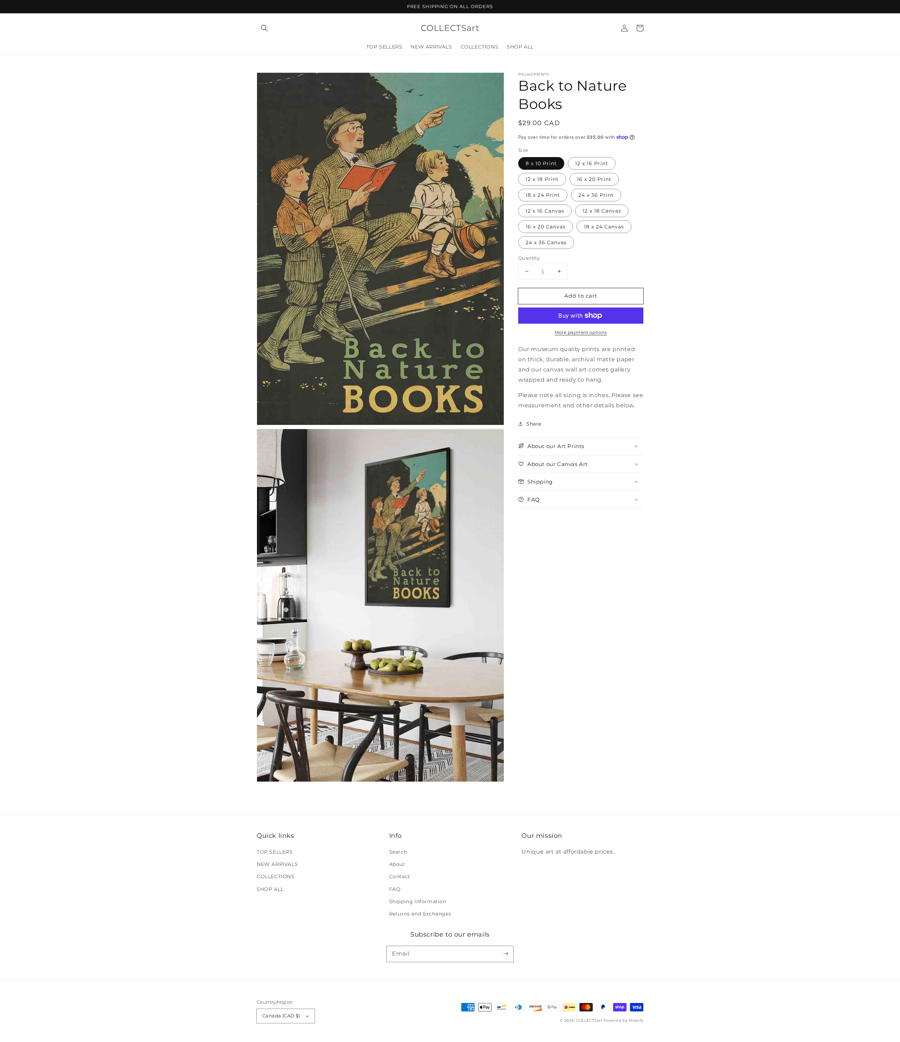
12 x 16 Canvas (545, 210)
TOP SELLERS (275, 852)
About (397, 864)
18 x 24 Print (543, 195)
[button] (264, 28)
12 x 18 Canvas (602, 210)
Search (398, 852)
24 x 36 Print (596, 195)
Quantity (529, 257)
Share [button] (533, 424)
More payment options (581, 332)
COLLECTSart (589, 1020)
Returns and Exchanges (420, 914)
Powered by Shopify (623, 1020)
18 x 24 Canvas (604, 226)
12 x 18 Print (542, 179)
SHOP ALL (270, 889)
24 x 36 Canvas (546, 242)
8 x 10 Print (541, 163)
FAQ (395, 889)
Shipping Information (417, 901)
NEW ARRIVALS (277, 864)
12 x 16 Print (591, 163)
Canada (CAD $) (281, 1015)
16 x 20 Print (594, 179)
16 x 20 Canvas (546, 226)
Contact (399, 876)
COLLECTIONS (276, 876)
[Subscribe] (505, 954)
